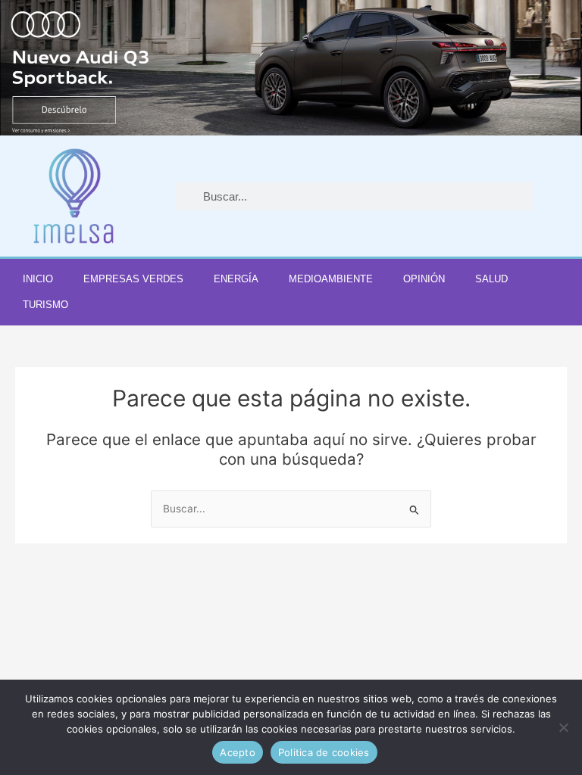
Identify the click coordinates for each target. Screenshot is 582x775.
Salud (491, 279)
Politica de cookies (324, 752)
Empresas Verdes (133, 279)
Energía (236, 279)
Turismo (45, 304)
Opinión (424, 279)
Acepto (237, 752)
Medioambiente (331, 279)
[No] (563, 727)
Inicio (38, 279)
